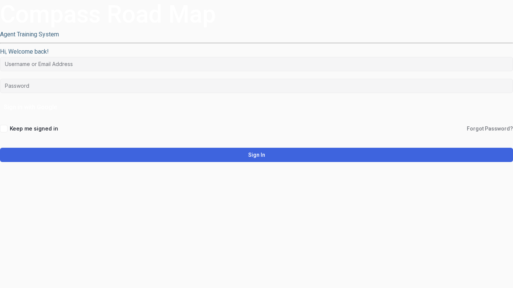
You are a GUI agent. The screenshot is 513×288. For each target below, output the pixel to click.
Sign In (256, 155)
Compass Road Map (108, 14)
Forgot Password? (490, 129)
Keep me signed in (34, 128)
